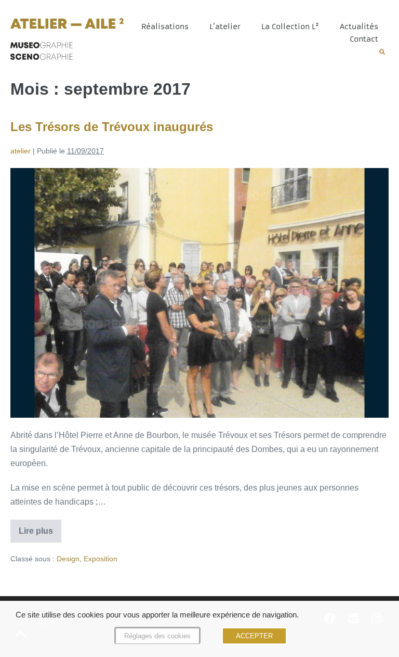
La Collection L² (290, 26)
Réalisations (165, 26)
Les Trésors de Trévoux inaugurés (111, 127)
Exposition (100, 559)
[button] (382, 51)
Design (68, 559)
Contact (364, 39)
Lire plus (40, 527)
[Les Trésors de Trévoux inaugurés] (199, 293)
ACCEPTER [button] (254, 636)
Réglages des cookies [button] (157, 636)
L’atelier (225, 26)
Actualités (359, 26)
